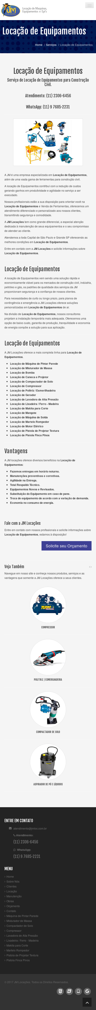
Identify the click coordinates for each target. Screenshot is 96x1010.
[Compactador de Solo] (48, 709)
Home (38, 45)
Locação (11, 891)
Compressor (13, 930)
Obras (10, 901)
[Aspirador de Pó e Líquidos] (48, 761)
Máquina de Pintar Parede (22, 916)
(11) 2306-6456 (58, 95)
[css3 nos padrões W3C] (69, 991)
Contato (11, 911)
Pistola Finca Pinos (18, 960)
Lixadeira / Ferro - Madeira (22, 940)
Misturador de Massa (19, 921)
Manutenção (14, 896)
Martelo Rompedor (17, 950)
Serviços (51, 45)
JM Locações (22, 982)
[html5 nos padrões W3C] (60, 991)
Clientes (11, 886)
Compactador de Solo (19, 925)
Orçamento (13, 906)
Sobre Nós (12, 881)
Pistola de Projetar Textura (22, 955)
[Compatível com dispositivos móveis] (78, 991)
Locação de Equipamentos (44, 31)
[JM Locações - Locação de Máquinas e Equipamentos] (28, 10)
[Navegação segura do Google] (87, 991)
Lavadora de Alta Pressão (22, 935)
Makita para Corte (17, 945)
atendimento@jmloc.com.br (30, 828)
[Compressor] (48, 604)
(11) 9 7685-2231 (56, 106)
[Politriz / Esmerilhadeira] (48, 657)
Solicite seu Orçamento (66, 545)
